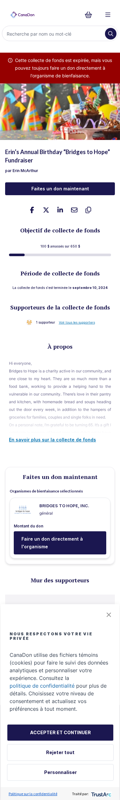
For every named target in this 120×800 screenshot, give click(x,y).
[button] (108, 614)
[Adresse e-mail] (74, 210)
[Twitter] (46, 210)
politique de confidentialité (42, 686)
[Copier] (88, 210)
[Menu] (107, 14)
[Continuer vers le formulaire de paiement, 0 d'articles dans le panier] (90, 14)
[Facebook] (32, 210)
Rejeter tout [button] (60, 752)
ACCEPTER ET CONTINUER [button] (60, 732)
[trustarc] (101, 793)
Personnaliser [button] (60, 772)
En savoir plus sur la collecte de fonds (52, 439)
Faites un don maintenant (60, 188)
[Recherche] (110, 33)
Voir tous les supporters (77, 322)
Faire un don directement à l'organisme (52, 542)
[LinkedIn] (60, 210)
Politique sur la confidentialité (33, 793)
